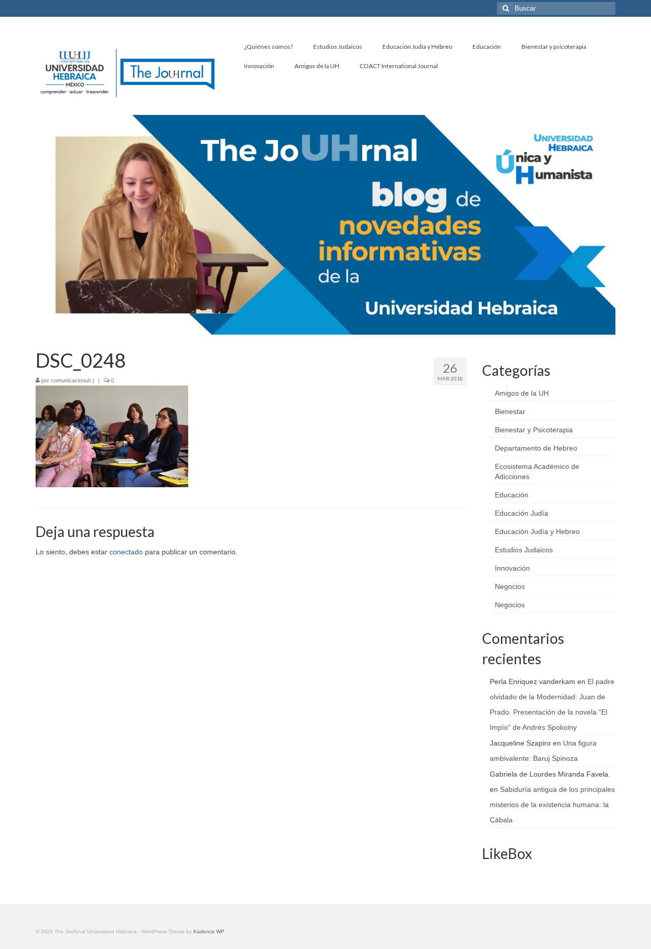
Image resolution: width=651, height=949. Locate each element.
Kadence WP (208, 931)
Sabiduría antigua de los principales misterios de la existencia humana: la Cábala (552, 804)
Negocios (510, 586)
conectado (126, 552)
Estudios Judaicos (524, 550)
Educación (511, 495)
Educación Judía (521, 513)
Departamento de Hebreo (536, 448)
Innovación (512, 568)
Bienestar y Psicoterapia (534, 430)
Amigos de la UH (522, 393)
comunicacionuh (71, 380)
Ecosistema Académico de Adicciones (537, 471)
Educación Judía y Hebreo (537, 531)
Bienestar (510, 411)
